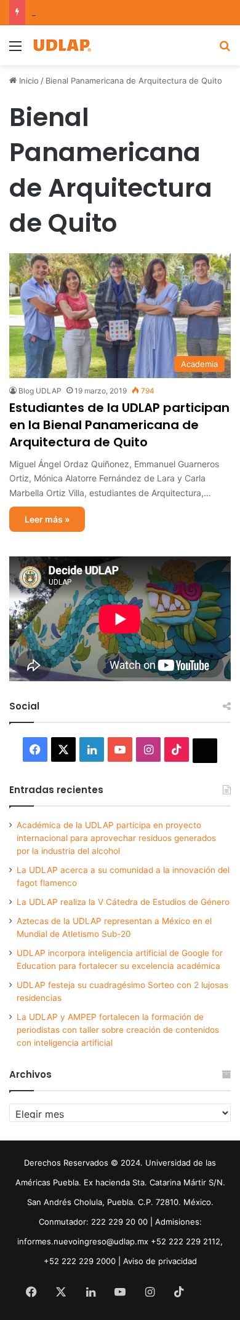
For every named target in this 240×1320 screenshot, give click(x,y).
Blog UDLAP (40, 390)
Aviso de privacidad (160, 1261)
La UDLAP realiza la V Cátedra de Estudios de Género (123, 902)
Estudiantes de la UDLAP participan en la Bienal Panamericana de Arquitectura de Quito (119, 425)
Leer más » (47, 519)
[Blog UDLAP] (61, 45)
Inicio (28, 80)
